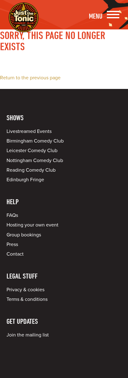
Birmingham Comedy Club (35, 141)
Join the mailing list (28, 335)
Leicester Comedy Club (32, 150)
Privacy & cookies (25, 290)
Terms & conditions (27, 299)
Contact (15, 254)
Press (12, 244)
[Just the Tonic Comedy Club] (24, 23)
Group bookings (24, 235)
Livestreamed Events (29, 131)
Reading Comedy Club (31, 170)
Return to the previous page (30, 78)
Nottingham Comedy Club (35, 160)
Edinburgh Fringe (25, 180)
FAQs (12, 215)
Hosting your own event (32, 225)
